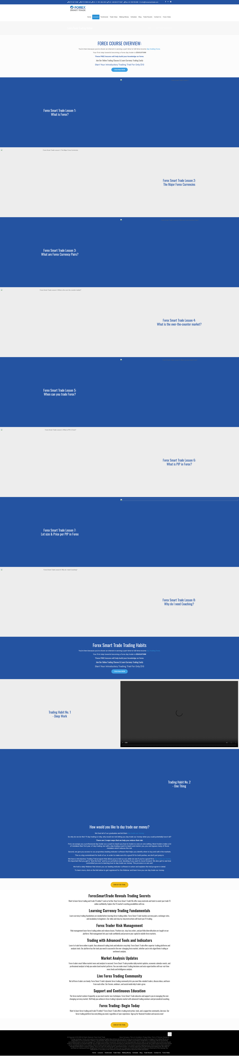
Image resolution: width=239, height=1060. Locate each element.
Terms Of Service (157, 1037)
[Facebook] (166, 2)
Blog (141, 1053)
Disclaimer (166, 1037)
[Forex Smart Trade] (77, 8)
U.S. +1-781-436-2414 (99, 2)
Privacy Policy (147, 1037)
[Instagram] (171, 2)
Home (149, 28)
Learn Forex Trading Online (163, 28)
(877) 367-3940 (73, 2)
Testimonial (108, 1053)
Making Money (126, 1053)
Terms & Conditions (136, 1037)
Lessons (100, 1053)
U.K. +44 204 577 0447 (116, 2)
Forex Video (166, 1053)
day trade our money (136, 833)
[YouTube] (168, 2)
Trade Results (148, 1053)
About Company (124, 1037)
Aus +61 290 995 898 (131, 2)
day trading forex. (153, 49)
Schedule (135, 1053)
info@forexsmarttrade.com (149, 2)
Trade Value (117, 1053)
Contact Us (157, 1053)
